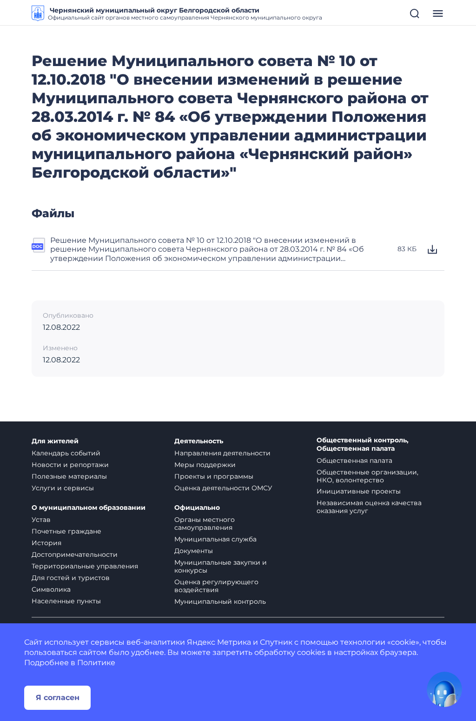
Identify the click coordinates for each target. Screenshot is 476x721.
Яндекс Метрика (219, 642)
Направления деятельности (222, 453)
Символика (51, 589)
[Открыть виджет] (444, 689)
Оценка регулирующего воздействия (216, 586)
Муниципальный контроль (220, 601)
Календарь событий (66, 453)
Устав (41, 519)
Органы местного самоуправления (204, 523)
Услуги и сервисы (63, 488)
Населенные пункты (66, 601)
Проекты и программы (213, 476)
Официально (197, 508)
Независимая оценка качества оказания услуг (369, 507)
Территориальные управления (85, 566)
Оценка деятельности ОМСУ (223, 488)
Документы (193, 551)
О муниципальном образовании (88, 508)
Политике (96, 662)
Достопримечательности (75, 554)
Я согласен (57, 697)
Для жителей (55, 441)
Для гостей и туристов (71, 578)
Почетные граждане (66, 531)
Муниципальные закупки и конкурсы (220, 566)
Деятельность (198, 441)
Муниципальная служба (215, 539)
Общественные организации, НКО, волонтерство (367, 476)
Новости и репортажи (70, 465)
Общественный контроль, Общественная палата (363, 444)
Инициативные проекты (359, 491)
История (46, 543)
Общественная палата (354, 460)
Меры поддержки (205, 465)
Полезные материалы (69, 476)
